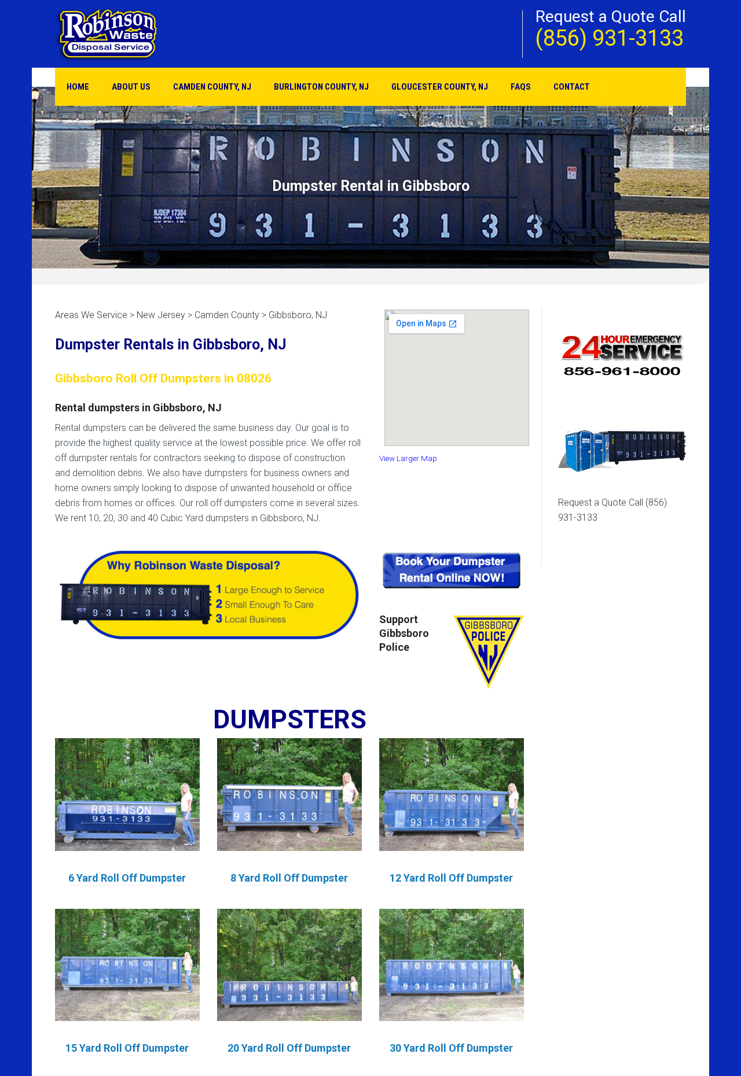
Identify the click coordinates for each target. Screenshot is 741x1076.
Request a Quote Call (612, 510)
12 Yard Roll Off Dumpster (451, 878)
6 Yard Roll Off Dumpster (127, 878)
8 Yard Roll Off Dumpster (289, 878)
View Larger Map (408, 458)
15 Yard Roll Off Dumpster (127, 1048)
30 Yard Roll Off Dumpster (451, 1048)
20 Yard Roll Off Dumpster (289, 1048)
